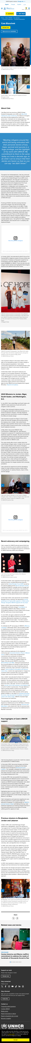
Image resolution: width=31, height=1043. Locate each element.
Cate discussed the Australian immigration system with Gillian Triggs (15, 696)
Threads (23, 986)
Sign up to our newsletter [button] (9, 31)
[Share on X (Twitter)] (13, 918)
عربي (24, 4)
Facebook (6, 986)
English (7, 4)
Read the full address (12, 385)
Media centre (4, 1011)
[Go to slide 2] (12, 962)
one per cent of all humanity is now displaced (16, 685)
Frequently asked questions (8, 1006)
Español (19, 4)
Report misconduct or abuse (8, 1013)
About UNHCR (8, 18)
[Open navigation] (2, 9)
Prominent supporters (8, 19)
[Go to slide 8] (21, 962)
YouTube (12, 986)
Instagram (9, 986)
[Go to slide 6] (18, 962)
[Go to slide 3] (13, 962)
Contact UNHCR (5, 1009)
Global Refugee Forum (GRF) (16, 584)
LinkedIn (19, 986)
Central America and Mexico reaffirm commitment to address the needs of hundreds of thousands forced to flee (15, 956)
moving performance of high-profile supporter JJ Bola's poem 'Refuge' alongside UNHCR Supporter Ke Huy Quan (15, 601)
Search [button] (23, 9)
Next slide (28, 86)
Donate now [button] (5, 27)
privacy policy (11, 1034)
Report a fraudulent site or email (9, 1016)
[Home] (9, 9)
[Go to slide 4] (15, 962)
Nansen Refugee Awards (22, 585)
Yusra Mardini (21, 607)
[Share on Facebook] (17, 918)
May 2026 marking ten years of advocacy (14, 115)
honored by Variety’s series (15, 653)
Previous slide (2, 86)
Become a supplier (6, 1018)
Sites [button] (29, 9)
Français (13, 4)
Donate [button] (26, 9)
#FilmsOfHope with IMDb (7, 663)
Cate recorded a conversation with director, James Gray (14, 670)
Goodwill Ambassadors (19, 19)
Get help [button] (22, 14)
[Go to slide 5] (16, 962)
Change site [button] (20, 1)
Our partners (17, 18)
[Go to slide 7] (19, 962)
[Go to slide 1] (10, 962)
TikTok (16, 986)
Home (2, 18)
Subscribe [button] (5, 999)
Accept (15, 1039)
